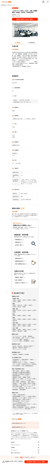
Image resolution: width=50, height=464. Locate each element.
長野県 (14, 312)
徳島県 (14, 326)
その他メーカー (31, 398)
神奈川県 (20, 305)
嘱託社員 (15, 347)
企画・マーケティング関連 (28, 338)
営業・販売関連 (16, 338)
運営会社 (13, 442)
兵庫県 (24, 319)
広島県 (29, 324)
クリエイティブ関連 (17, 341)
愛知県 (24, 315)
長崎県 (24, 329)
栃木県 (19, 306)
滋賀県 (34, 319)
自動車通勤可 (23, 389)
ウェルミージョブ (14, 432)
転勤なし (32, 359)
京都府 (19, 319)
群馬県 (24, 306)
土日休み (26, 362)
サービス (26, 402)
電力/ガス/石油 (25, 401)
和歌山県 (15, 320)
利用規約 (13, 447)
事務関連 (30, 336)
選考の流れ (33, 457)
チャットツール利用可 (26, 380)
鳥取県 (14, 324)
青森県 (19, 300)
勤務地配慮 (15, 389)
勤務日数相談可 (16, 375)
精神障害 (21, 354)
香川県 (19, 326)
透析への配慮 (23, 383)
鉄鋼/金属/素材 (21, 395)
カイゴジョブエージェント (24, 432)
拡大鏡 (33, 385)
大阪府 (14, 319)
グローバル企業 (16, 364)
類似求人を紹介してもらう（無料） (25, 19)
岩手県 (24, 300)
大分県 (34, 329)
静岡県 (19, 315)
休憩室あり (15, 383)
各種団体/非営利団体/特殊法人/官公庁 (21, 404)
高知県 (29, 326)
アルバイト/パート (17, 349)
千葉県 (25, 305)
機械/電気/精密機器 (21, 405)
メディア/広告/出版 (17, 402)
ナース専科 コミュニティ (25, 434)
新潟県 (14, 310)
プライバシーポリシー (15, 444)
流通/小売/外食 (26, 399)
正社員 (14, 346)
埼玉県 (30, 305)
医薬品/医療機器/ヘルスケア (19, 396)
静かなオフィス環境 (30, 388)
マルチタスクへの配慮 (30, 378)
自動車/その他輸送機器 (18, 407)
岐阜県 (14, 315)
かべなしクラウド (27, 438)
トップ (13, 413)
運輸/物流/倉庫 (16, 401)
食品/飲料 (15, 398)
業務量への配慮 (26, 377)
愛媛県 (24, 326)
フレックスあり (25, 375)
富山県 (19, 310)
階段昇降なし (16, 385)
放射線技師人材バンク (17, 435)
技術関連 (26, 339)
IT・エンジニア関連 (17, 339)
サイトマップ (14, 450)
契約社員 (20, 346)
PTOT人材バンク (24, 437)
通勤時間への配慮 (17, 377)
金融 (14, 405)
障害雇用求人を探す (19, 413)
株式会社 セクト (27, 413)
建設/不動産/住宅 (17, 399)
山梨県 (34, 310)
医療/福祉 (33, 407)
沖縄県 (25, 331)
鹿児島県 (20, 331)
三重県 (29, 315)
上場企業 (32, 362)
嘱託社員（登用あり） (24, 347)
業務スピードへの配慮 (18, 378)
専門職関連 (26, 341)
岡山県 (24, 324)
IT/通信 (14, 395)
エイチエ (31, 437)
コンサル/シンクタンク (18, 409)
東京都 (14, 305)
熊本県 (29, 329)
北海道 (14, 300)
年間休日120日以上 (17, 362)
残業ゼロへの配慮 (25, 371)
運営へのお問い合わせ (15, 452)
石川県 (24, 310)
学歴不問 (34, 364)
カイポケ (21, 438)
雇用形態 (21, 457)
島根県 (19, 324)
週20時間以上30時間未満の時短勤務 (21, 374)
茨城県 (14, 306)
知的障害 (27, 354)
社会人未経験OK (16, 366)
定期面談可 (23, 382)
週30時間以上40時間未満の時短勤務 (21, 372)
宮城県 (29, 300)
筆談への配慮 (16, 382)
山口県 (34, 324)
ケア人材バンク (17, 437)
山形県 (14, 301)
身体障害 (15, 354)
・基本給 (15, 100)
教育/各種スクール (29, 409)
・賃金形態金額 (16, 102)
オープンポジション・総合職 (19, 336)
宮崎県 (14, 331)
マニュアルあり (27, 386)
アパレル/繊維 (22, 398)
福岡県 (14, 329)
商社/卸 (27, 407)
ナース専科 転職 (16, 434)
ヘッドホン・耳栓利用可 (18, 388)
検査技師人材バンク (27, 435)
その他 (32, 341)
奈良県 (29, 319)
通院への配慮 (16, 371)
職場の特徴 (27, 457)
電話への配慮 (16, 380)
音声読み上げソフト (25, 385)
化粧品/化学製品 (31, 396)
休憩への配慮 (31, 382)
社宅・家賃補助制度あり (28, 366)
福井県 (29, 310)
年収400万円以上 (26, 364)
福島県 (19, 301)
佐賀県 (19, 329)
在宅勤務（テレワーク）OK (19, 361)
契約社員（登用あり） (29, 346)
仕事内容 (16, 457)
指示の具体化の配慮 (17, 386)
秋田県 (34, 300)
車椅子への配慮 (31, 383)
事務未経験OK (25, 359)
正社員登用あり (16, 359)
